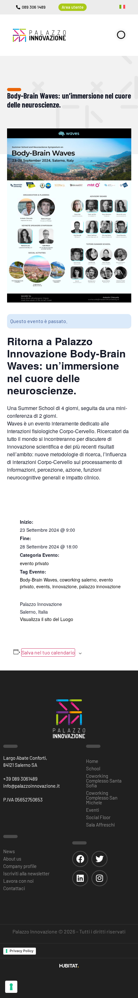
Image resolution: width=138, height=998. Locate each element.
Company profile (20, 866)
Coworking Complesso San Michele (101, 797)
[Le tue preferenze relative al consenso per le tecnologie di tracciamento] (11, 987)
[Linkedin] (80, 878)
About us (12, 859)
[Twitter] (99, 859)
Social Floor (98, 817)
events (43, 586)
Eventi (92, 810)
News (9, 851)
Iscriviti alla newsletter (26, 873)
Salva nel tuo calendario (48, 652)
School (93, 768)
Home (92, 761)
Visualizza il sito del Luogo (46, 619)
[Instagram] (99, 878)
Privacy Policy (21, 951)
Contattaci (14, 888)
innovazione (64, 586)
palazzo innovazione (100, 586)
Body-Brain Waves (38, 579)
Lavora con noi (18, 881)
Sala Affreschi (100, 824)
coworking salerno (78, 579)
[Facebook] (80, 859)
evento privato (34, 563)
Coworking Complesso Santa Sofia (104, 780)
